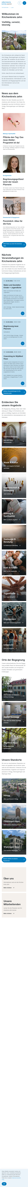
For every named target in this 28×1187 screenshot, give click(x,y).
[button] (22, 313)
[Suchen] (19, 3)
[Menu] (24, 3)
